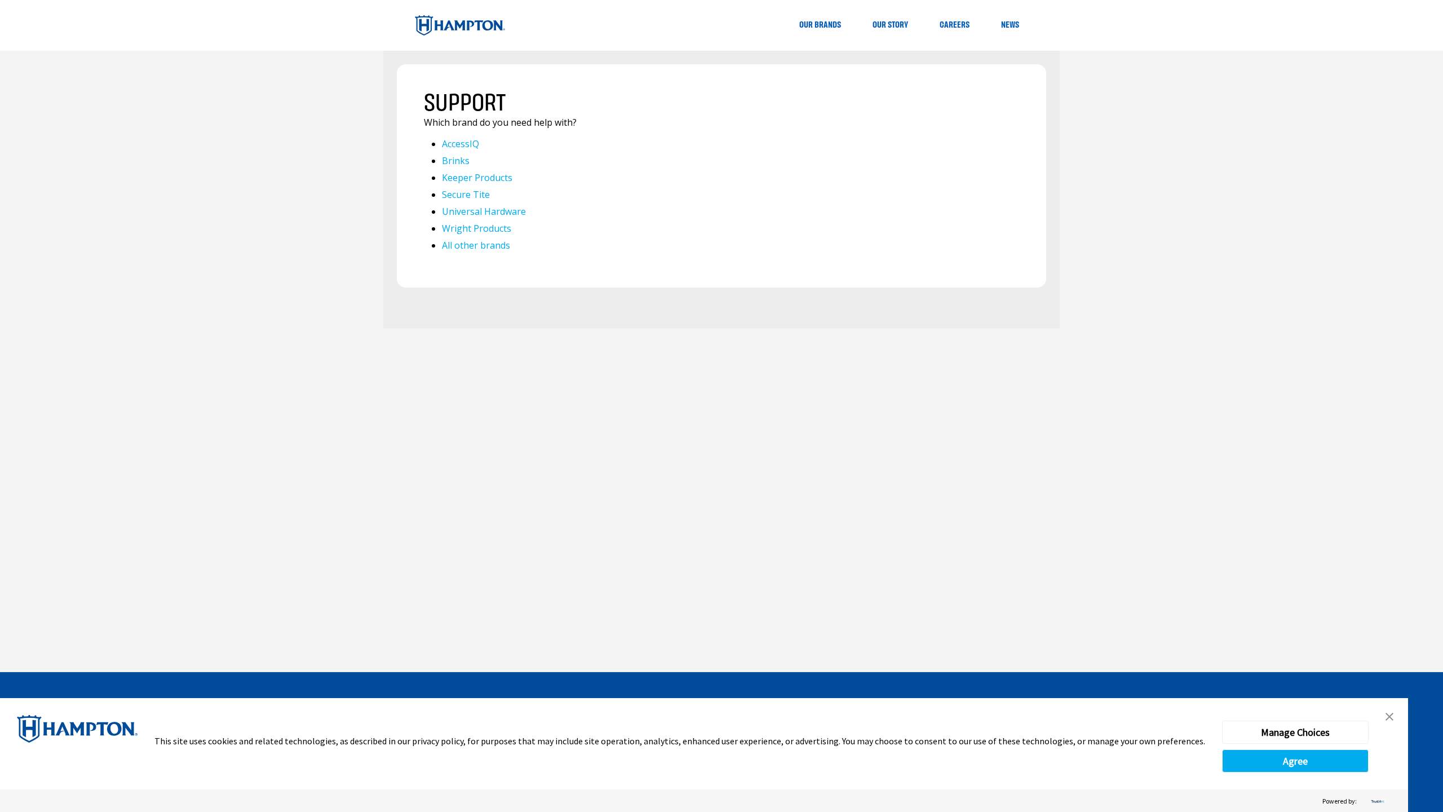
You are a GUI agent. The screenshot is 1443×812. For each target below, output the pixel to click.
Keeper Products (477, 177)
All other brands (476, 245)
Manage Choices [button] (1295, 732)
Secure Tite (466, 194)
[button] (1389, 716)
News (1010, 25)
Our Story (890, 25)
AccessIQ (460, 144)
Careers (955, 25)
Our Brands (820, 25)
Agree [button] (1295, 760)
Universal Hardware (484, 211)
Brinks (456, 161)
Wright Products (476, 228)
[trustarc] (1376, 801)
